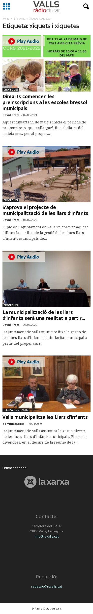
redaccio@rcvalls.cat (46, 586)
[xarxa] (46, 482)
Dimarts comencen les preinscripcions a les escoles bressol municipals (44, 102)
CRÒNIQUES (11, 89)
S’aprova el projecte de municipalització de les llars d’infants (45, 210)
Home (5, 18)
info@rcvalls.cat (47, 536)
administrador (13, 423)
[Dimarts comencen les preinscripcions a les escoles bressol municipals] (46, 63)
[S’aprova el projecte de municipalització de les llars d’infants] (46, 174)
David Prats (10, 115)
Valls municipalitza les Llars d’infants (45, 417)
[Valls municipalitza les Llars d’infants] (46, 383)
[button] (85, 6)
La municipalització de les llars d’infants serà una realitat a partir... (43, 315)
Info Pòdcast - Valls (16, 410)
